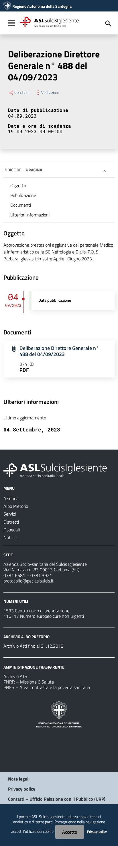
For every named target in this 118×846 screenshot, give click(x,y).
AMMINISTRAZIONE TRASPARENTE (33, 667)
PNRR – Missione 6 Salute (28, 681)
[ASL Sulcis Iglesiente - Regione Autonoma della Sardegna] (55, 469)
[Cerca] (108, 23)
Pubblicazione (23, 195)
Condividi (21, 92)
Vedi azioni (50, 92)
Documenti (20, 205)
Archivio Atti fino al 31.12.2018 (33, 645)
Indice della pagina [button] (22, 170)
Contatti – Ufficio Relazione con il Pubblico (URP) (56, 798)
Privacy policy (21, 788)
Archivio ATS (15, 676)
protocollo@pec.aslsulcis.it (28, 580)
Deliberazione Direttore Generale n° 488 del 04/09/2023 (59, 351)
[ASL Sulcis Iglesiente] (7, 6)
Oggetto (18, 185)
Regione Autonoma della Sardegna (42, 6)
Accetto (69, 831)
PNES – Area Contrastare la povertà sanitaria (46, 687)
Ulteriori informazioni (30, 214)
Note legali (19, 778)
